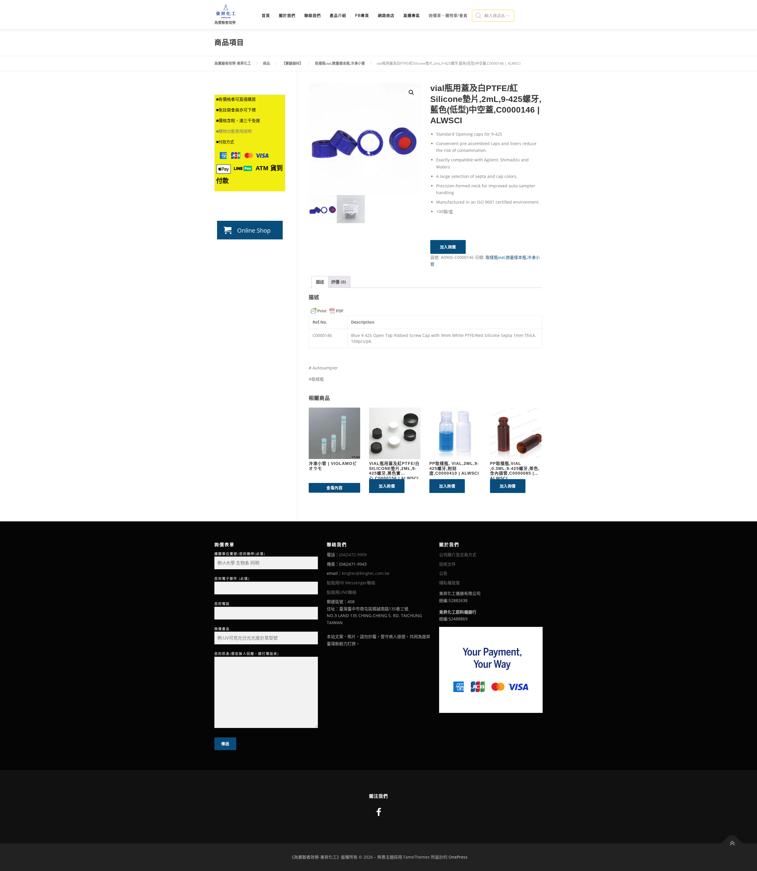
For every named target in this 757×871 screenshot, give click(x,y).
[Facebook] (378, 812)
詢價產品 (222, 629)
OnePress (458, 857)
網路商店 (386, 15)
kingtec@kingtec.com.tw (365, 573)
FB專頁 (362, 15)
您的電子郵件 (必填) (232, 578)
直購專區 (411, 15)
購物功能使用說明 (235, 131)
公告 (443, 573)
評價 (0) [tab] (338, 282)
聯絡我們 (312, 15)
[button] (411, 92)
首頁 (266, 15)
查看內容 (334, 487)
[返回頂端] (732, 843)
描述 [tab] (320, 282)
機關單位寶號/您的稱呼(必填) (239, 554)
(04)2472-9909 (353, 554)
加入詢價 (448, 246)
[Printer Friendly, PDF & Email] (327, 310)
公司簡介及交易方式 (457, 554)
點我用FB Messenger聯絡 (351, 582)
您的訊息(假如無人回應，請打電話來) (246, 653)
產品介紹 (338, 15)
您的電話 (222, 603)
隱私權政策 (449, 582)
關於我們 (287, 15)
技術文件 (447, 564)
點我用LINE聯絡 (341, 592)
